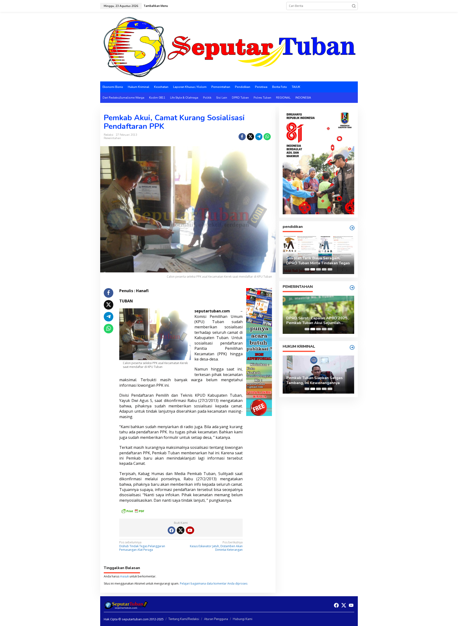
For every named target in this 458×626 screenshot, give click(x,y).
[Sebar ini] (242, 136)
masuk (124, 576)
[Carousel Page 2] (312, 269)
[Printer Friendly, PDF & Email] (132, 510)
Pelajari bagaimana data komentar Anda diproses (213, 583)
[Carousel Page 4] (324, 269)
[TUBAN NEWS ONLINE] (229, 46)
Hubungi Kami (242, 619)
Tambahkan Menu (156, 6)
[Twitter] (180, 530)
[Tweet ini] (250, 136)
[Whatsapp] (267, 136)
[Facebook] (171, 530)
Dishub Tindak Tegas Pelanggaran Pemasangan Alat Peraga (142, 546)
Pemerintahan (112, 138)
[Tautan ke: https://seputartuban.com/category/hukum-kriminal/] (352, 347)
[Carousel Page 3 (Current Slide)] (318, 269)
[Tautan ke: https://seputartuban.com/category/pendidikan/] (352, 228)
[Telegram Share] (258, 136)
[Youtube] (190, 530)
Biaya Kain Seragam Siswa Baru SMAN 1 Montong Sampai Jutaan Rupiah (315, 261)
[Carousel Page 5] (330, 269)
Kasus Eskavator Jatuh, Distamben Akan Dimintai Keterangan (216, 546)
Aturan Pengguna (216, 619)
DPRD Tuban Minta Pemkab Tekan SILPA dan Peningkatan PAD (317, 321)
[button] (354, 6)
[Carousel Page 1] (307, 269)
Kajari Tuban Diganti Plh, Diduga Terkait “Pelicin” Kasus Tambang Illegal (315, 381)
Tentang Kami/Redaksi (183, 619)
